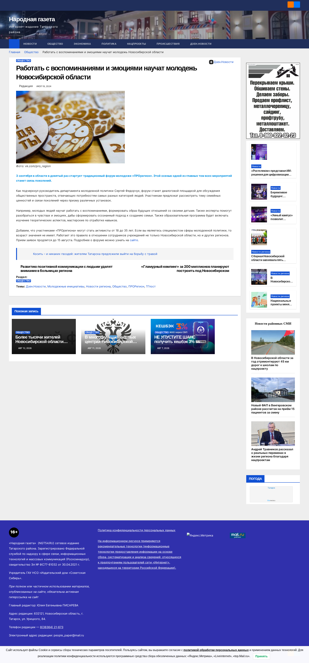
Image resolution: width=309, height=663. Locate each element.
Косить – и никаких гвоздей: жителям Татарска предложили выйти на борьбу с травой (95, 254)
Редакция (26, 86)
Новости (30, 43)
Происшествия (168, 43)
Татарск (271, 488)
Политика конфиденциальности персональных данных (136, 530)
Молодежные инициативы (65, 286)
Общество (55, 43)
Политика (109, 43)
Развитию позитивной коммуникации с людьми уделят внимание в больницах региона (67, 269)
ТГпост (151, 286)
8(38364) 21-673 (51, 627)
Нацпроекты (137, 43)
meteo (271, 500)
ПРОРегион (136, 286)
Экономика (83, 43)
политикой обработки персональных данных (216, 650)
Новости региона (98, 286)
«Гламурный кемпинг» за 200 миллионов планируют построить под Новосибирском (185, 269)
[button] (297, 44)
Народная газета (32, 19)
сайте (134, 240)
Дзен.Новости (201, 43)
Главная (14, 52)
